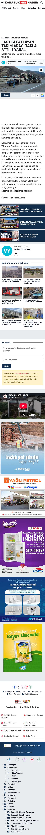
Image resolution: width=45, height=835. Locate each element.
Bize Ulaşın (22, 692)
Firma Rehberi (13, 792)
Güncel (16, 8)
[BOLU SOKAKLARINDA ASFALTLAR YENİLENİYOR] (33, 293)
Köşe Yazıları (9, 692)
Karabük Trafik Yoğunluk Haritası (30, 724)
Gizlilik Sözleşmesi (31, 694)
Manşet (14, 778)
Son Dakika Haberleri (11, 736)
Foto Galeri (12, 784)
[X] (18, 686)
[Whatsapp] (30, 686)
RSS (8, 746)
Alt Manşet (6, 8)
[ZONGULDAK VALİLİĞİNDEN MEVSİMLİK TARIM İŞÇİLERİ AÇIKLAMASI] (12, 313)
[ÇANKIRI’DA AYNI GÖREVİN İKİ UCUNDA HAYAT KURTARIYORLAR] (12, 293)
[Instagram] (22, 686)
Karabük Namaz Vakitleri (8, 724)
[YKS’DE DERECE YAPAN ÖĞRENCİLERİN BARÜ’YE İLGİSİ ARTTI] (33, 272)
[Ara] (41, 2)
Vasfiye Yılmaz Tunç (22, 249)
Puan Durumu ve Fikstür (12, 731)
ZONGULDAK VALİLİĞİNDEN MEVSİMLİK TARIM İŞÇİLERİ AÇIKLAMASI (11, 322)
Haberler (5, 38)
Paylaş (6, 95)
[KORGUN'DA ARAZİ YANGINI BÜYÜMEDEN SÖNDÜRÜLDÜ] (12, 272)
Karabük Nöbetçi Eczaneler (8, 716)
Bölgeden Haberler (20, 38)
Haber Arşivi (30, 736)
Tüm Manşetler (31, 731)
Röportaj (11, 795)
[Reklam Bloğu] (22, 448)
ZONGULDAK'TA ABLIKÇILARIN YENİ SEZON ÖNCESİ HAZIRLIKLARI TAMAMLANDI (32, 323)
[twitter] (17, 759)
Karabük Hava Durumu (34, 715)
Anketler (11, 801)
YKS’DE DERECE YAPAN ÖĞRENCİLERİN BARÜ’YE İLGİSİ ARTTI (32, 281)
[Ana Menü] (2, 2)
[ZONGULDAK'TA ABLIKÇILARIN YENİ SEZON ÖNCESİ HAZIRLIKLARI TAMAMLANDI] (33, 313)
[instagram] (24, 759)
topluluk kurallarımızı (23, 374)
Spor (23, 8)
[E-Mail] (16, 254)
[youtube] (32, 759)
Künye (10, 804)
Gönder (6, 366)
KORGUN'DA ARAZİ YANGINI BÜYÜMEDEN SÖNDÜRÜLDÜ (11, 280)
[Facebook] (14, 686)
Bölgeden (32, 8)
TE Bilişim (28, 752)
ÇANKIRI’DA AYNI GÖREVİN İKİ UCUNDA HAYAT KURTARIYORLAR (11, 302)
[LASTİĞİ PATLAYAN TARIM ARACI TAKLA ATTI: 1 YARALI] (22, 79)
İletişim (10, 806)
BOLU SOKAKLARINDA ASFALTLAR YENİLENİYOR (32, 301)
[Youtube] (26, 686)
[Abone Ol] (42, 95)
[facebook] (9, 759)
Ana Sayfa (11, 765)
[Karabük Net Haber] (21, 2)
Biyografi (11, 798)
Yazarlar (11, 790)
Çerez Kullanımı (15, 694)
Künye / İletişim (36, 692)
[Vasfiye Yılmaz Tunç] (7, 251)
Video (10, 787)
